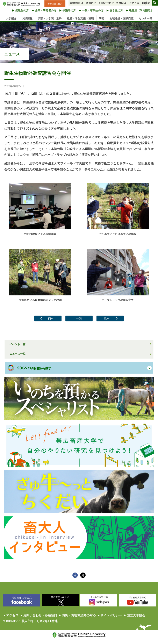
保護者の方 (69, 10)
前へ (51, 318)
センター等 (145, 18)
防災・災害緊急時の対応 (79, 615)
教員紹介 (91, 3)
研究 (101, 18)
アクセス (134, 3)
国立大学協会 (136, 615)
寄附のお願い (55, 3)
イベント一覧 (17, 344)
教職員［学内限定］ (141, 10)
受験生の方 (22, 10)
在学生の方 (116, 10)
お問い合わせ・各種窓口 (112, 3)
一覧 (79, 318)
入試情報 (27, 18)
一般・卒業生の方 (92, 10)
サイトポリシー (111, 615)
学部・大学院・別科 (50, 18)
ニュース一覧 (17, 353)
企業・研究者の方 (45, 10)
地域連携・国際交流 (121, 18)
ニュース (12, 54)
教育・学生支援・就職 (80, 18)
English (146, 3)
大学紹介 (11, 18)
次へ (107, 318)
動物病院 (75, 3)
